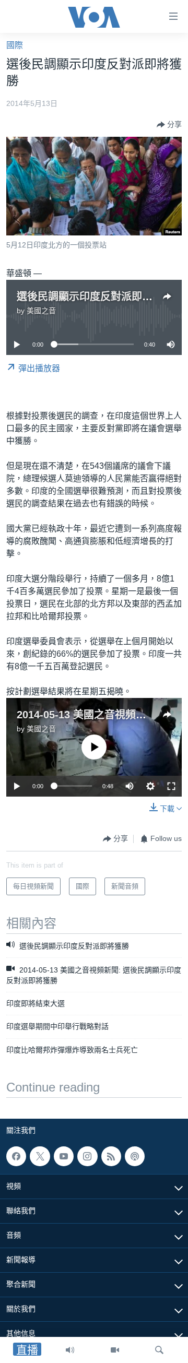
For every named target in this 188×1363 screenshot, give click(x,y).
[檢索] (159, 1350)
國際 (14, 45)
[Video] (115, 1350)
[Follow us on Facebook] (16, 1156)
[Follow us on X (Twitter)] (40, 1156)
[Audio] (70, 1350)
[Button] (169, 124)
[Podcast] (135, 1156)
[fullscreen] (171, 786)
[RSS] (111, 1156)
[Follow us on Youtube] (64, 1156)
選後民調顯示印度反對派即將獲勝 (95, 296)
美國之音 (41, 310)
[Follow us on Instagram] (87, 1156)
